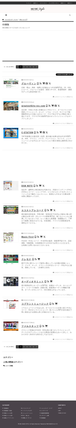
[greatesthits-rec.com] (11, 105)
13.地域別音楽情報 (44, 413)
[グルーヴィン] (11, 83)
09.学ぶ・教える (25, 415)
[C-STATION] (11, 133)
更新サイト (70, 3)
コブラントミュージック (35, 304)
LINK (59, 410)
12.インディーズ (43, 410)
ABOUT (60, 408)
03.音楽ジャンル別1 (7, 413)
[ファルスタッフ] (11, 326)
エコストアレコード (32, 210)
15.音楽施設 (42, 418)
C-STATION (27, 132)
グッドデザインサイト (54, 3)
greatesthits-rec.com (33, 105)
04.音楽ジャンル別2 (7, 415)
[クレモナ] (11, 259)
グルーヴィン (28, 83)
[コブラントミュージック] (11, 303)
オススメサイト (43, 3)
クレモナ (26, 259)
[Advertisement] (38, 45)
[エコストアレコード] (11, 210)
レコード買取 (9, 366)
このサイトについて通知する (63, 97)
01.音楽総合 (5, 408)
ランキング (28, 3)
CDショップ (23, 19)
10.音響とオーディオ (26, 418)
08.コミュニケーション (27, 413)
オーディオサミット (32, 281)
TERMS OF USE (62, 413)
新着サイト (63, 3)
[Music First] (11, 237)
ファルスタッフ (30, 326)
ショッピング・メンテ (11, 19)
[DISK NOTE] (11, 185)
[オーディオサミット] (11, 281)
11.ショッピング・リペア (45, 408)
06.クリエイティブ (25, 408)
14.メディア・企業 (44, 415)
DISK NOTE (27, 185)
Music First (27, 237)
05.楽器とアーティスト (8, 418)
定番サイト (35, 3)
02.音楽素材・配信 (7, 410)
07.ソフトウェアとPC (26, 410)
